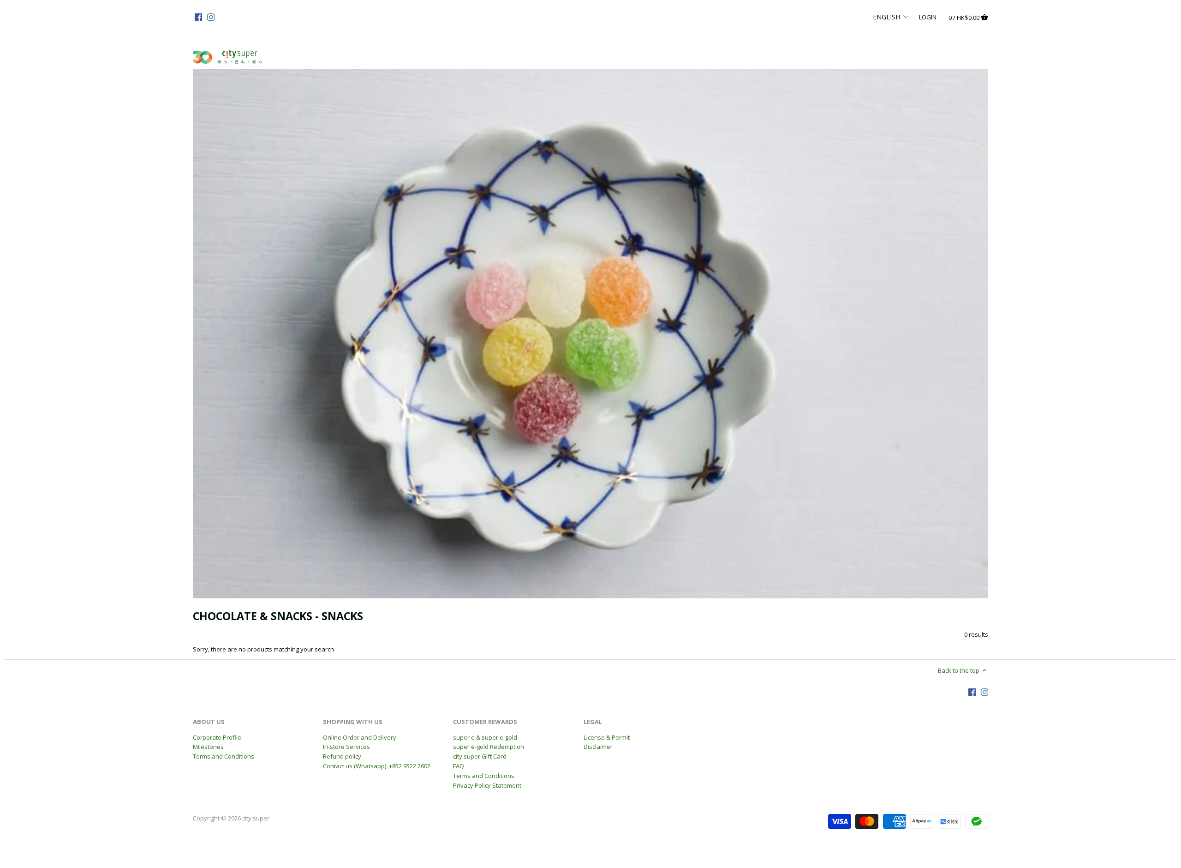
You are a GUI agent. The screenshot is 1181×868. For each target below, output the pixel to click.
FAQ (458, 766)
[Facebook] (198, 16)
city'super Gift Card (480, 756)
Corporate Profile (217, 737)
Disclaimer (598, 746)
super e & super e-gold (485, 737)
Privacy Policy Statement (487, 785)
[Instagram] (211, 16)
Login (927, 16)
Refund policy (342, 756)
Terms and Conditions (223, 756)
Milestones (208, 746)
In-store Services (346, 746)
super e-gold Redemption (488, 746)
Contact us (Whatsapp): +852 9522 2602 (376, 766)
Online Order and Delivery (359, 737)
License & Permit (607, 737)
